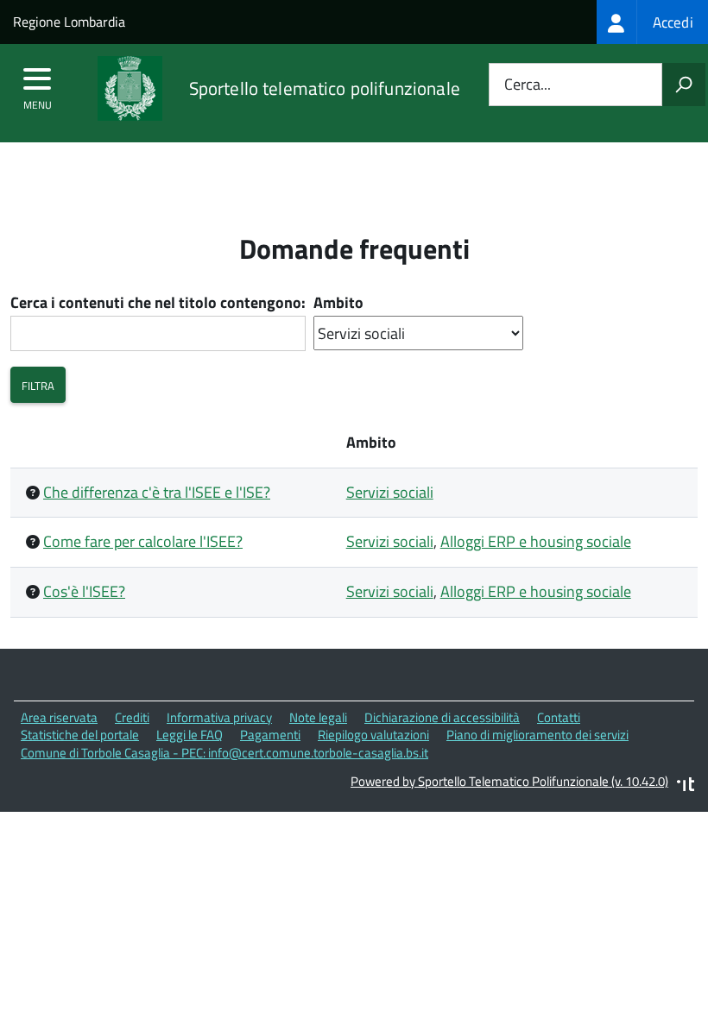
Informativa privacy (219, 717)
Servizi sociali (389, 492)
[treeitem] (652, 22)
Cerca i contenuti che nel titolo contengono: (158, 303)
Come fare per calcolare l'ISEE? (143, 541)
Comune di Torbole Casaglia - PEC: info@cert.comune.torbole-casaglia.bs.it (224, 753)
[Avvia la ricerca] (683, 84)
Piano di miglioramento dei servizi (537, 735)
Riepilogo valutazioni (373, 735)
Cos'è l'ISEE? (84, 591)
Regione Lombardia (69, 21)
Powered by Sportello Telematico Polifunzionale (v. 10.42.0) (509, 781)
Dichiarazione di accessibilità (442, 717)
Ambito (338, 303)
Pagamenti (270, 735)
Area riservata (59, 717)
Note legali (318, 717)
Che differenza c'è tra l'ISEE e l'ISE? (156, 492)
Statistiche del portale (80, 735)
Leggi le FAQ (189, 735)
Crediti (132, 717)
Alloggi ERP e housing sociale (535, 541)
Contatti (558, 717)
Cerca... (527, 85)
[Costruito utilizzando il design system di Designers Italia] (685, 786)
